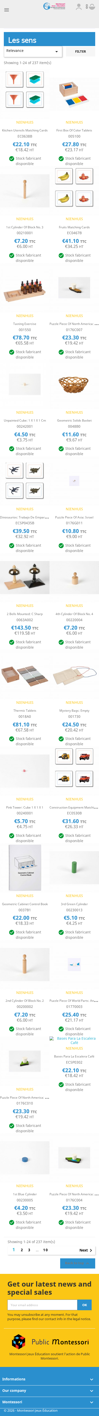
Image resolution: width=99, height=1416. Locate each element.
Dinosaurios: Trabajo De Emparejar (25, 517)
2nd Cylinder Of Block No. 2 (25, 1000)
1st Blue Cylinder (25, 1194)
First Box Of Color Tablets (74, 130)
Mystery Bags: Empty (74, 710)
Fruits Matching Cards (74, 227)
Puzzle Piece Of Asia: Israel (74, 517)
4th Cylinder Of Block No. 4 (74, 614)
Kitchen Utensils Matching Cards (25, 130)
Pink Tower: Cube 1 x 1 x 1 (24, 807)
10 (45, 1249)
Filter (80, 51)
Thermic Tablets (24, 710)
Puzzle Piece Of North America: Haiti (26, 1097)
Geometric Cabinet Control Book (25, 904)
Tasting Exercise (24, 324)
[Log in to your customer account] (79, 6)
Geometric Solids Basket (74, 420)
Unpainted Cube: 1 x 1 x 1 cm (25, 420)
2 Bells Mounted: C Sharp (25, 614)
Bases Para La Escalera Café (74, 1056)
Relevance (33, 51)
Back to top (78, 1263)
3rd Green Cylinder (74, 904)
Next (86, 1250)
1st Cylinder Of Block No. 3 (24, 227)
